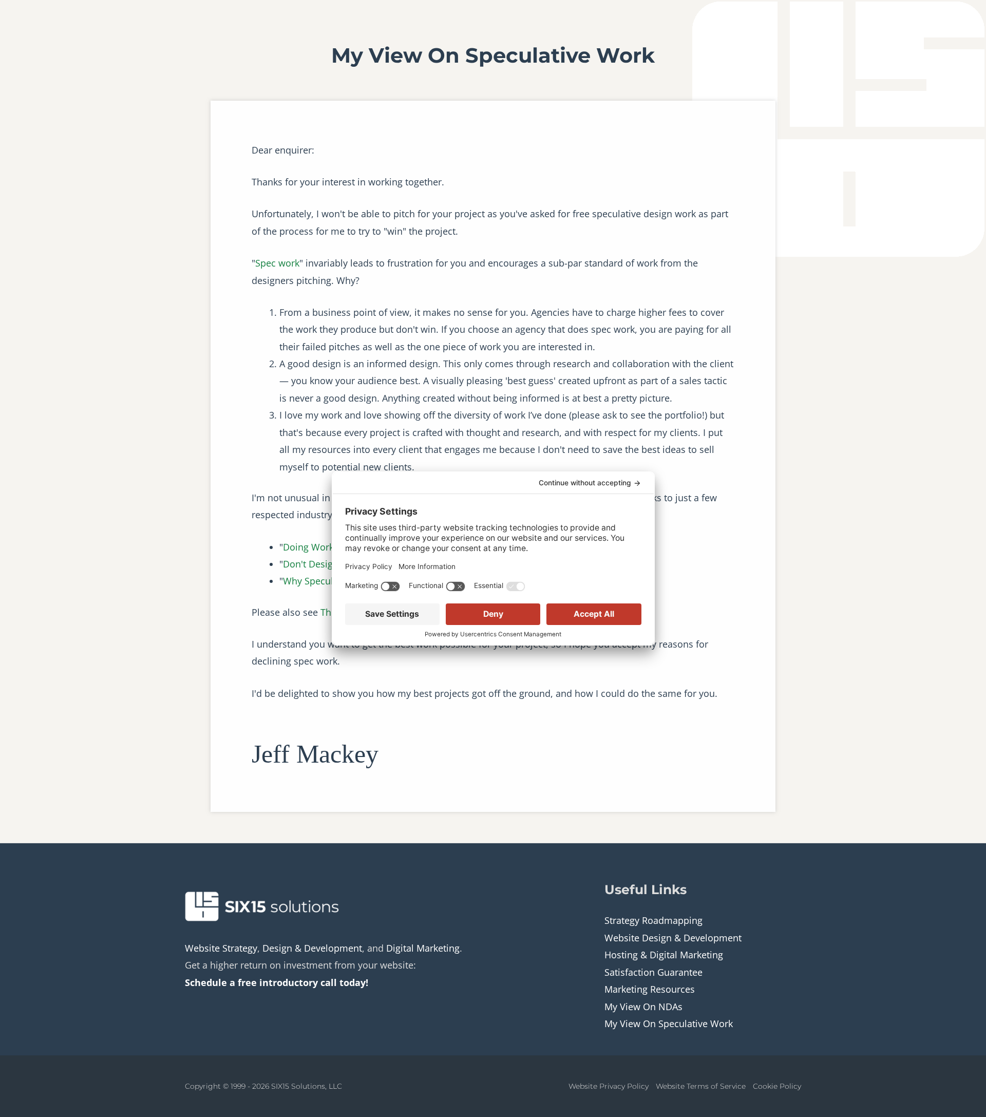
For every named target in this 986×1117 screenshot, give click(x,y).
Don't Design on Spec (329, 564)
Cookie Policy (777, 1086)
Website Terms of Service (701, 1086)
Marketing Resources (649, 989)
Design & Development (312, 948)
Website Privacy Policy (608, 1086)
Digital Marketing (423, 948)
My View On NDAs (643, 1006)
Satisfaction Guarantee (653, 972)
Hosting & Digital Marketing (663, 955)
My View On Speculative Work (668, 1023)
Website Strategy (221, 948)
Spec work (277, 263)
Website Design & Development (673, 938)
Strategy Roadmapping (653, 920)
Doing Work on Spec (327, 547)
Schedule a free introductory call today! (276, 982)
